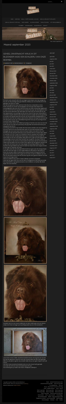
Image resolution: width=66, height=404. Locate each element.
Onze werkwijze (45, 399)
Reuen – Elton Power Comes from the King (53, 386)
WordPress (26, 383)
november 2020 (53, 78)
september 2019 (54, 102)
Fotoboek (21, 25)
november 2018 (53, 121)
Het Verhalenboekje (55, 22)
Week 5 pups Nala (50, 391)
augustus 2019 (53, 104)
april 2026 (52, 56)
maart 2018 (52, 136)
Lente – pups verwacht (50, 395)
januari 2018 (53, 140)
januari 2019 (53, 116)
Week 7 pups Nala (45, 393)
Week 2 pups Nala (50, 390)
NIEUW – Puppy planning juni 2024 (29, 19)
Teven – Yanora (59, 388)
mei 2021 (52, 66)
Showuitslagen (45, 22)
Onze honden (25, 22)
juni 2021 (52, 64)
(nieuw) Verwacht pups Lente (47, 19)
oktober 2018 (53, 124)
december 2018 (53, 119)
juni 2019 (52, 107)
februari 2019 (53, 114)
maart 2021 (52, 68)
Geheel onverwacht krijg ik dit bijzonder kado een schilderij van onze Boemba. (24, 56)
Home (12, 19)
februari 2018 (53, 138)
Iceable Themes (17, 385)
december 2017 (53, 143)
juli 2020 (52, 88)
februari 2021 (53, 71)
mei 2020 (52, 92)
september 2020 (54, 83)
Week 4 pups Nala (41, 391)
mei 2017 (52, 152)
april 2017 (52, 155)
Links (57, 399)
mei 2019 (52, 109)
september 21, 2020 (9, 63)
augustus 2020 (53, 85)
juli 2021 (52, 61)
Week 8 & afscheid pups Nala (56, 393)
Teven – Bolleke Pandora (49, 388)
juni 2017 (52, 150)
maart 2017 (52, 157)
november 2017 (53, 145)
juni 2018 (52, 131)
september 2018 (54, 126)
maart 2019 (52, 112)
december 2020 (53, 76)
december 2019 (53, 97)
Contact (45, 25)
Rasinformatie (38, 25)
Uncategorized (28, 63)
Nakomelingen (29, 25)
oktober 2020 (53, 80)
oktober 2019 (53, 100)
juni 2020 (52, 90)
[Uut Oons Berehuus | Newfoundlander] (33, 7)
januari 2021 (53, 73)
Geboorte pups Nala (58, 383)
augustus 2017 (53, 148)
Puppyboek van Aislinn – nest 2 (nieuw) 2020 (45, 398)
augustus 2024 (53, 59)
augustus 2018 (53, 128)
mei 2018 (52, 133)
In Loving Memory (34, 22)
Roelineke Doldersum (19, 63)
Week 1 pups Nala (41, 390)
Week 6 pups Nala (59, 391)
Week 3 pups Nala (59, 390)
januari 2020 (53, 95)
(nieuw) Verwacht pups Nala (12, 22)
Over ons (17, 19)
